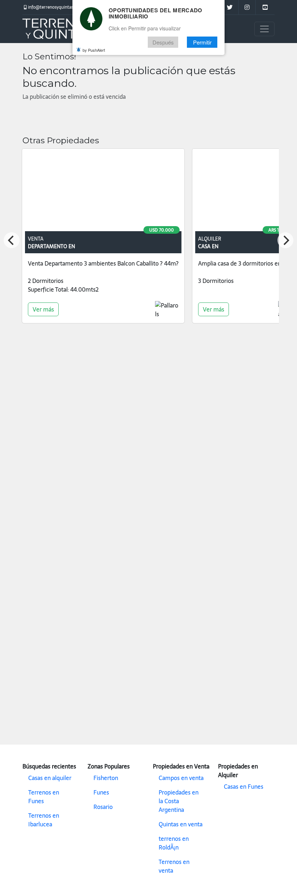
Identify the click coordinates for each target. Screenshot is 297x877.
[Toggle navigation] (264, 29)
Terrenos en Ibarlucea (43, 820)
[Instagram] (246, 7)
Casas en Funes (243, 786)
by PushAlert (94, 50)
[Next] (285, 240)
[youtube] (265, 7)
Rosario (103, 807)
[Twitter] (229, 7)
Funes (101, 792)
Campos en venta (181, 778)
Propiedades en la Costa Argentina (178, 801)
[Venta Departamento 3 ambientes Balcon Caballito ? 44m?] (103, 191)
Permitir (202, 42)
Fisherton (105, 778)
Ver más (43, 309)
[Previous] (12, 240)
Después (163, 42)
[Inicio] (58, 29)
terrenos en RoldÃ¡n (174, 843)
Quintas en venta (180, 824)
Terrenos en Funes (43, 797)
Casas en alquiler (49, 778)
